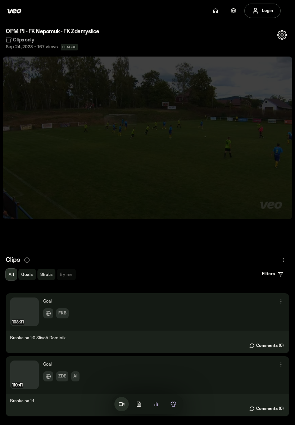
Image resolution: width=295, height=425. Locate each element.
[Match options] (282, 35)
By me (66, 274)
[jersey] (173, 404)
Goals (27, 274)
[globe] (233, 11)
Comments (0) (269, 345)
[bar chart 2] (156, 404)
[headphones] (215, 11)
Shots (46, 274)
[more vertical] (281, 301)
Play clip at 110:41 (148, 386)
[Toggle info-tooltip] (27, 260)
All (11, 274)
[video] (121, 404)
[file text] (139, 404)
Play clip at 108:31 (147, 323)
